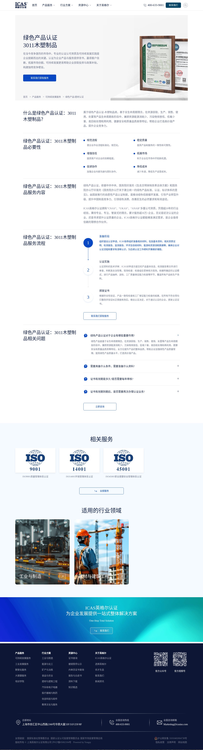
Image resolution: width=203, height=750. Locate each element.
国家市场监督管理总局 (91, 738)
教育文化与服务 (49, 704)
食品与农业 (47, 675)
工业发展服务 (22, 664)
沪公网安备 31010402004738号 (172, 738)
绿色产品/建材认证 (74, 97)
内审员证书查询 (76, 670)
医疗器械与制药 (49, 693)
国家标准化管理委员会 (38, 738)
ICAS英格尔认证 (103, 658)
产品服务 (36, 97)
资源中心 (73, 653)
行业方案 (46, 653)
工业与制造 (47, 658)
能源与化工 (47, 664)
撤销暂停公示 (75, 664)
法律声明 (171, 742)
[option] (35, 463)
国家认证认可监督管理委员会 (65, 738)
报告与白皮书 (75, 675)
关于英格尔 (100, 653)
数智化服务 (20, 670)
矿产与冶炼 (47, 670)
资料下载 (73, 681)
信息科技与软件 (49, 699)
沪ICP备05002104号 (61, 742)
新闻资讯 (99, 681)
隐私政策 (160, 742)
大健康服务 (20, 675)
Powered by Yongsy (82, 742)
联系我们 (99, 675)
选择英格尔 (100, 664)
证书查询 (73, 658)
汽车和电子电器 (49, 687)
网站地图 (182, 742)
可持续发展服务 (53, 97)
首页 (25, 97)
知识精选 (73, 687)
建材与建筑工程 (49, 681)
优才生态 (99, 670)
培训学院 (19, 681)
